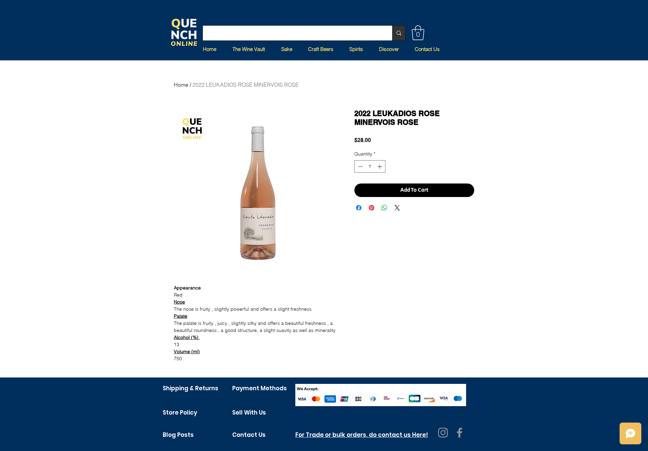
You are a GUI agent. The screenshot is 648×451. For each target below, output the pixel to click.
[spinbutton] (370, 166)
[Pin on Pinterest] (372, 208)
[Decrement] (359, 166)
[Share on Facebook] (359, 208)
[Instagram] (443, 432)
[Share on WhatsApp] (384, 208)
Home (181, 84)
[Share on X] (397, 208)
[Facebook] (459, 432)
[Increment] (380, 166)
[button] (418, 32)
